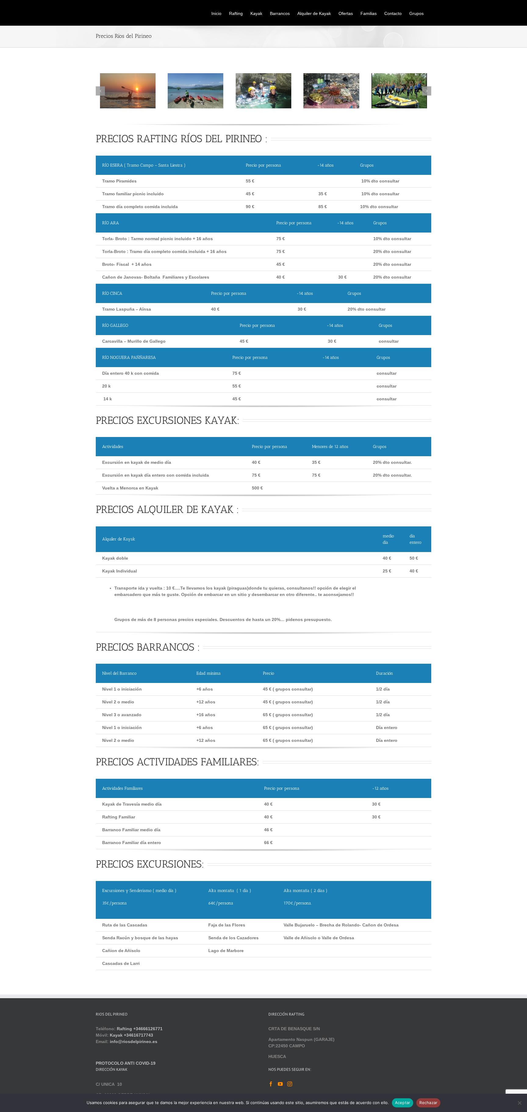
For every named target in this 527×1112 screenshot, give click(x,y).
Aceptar (402, 1102)
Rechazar (428, 1102)
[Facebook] (270, 1083)
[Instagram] (289, 1083)
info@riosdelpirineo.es (133, 1041)
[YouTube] (280, 1083)
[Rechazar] (519, 1103)
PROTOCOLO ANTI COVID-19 (126, 1063)
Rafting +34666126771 (140, 1028)
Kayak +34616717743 (131, 1035)
